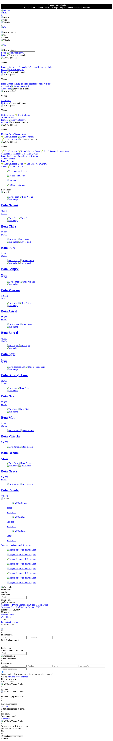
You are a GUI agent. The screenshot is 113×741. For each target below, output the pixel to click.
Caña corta (12, 67)
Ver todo (48, 67)
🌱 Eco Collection (23, 115)
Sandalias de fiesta (20, 84)
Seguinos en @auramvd (11, 545)
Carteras (4, 103)
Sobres (4, 117)
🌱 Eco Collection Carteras (52, 151)
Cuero (12, 115)
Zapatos (18, 134)
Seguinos (26, 545)
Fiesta (4, 69)
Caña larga (32, 67)
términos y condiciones (18, 677)
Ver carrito (5, 706)
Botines (41, 67)
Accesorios (6, 86)
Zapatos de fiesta (36, 84)
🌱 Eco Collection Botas (29, 151)
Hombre (5, 120)
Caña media (22, 67)
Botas (4, 53)
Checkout (5, 719)
